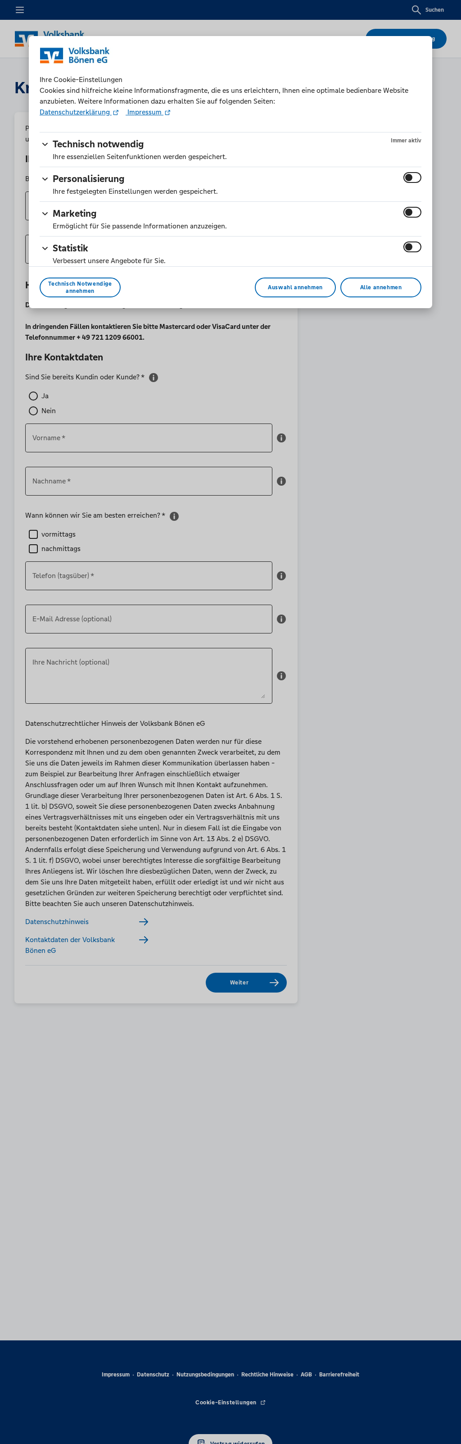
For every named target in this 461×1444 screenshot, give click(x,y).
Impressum (144, 112)
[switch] (412, 177)
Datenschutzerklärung (76, 112)
